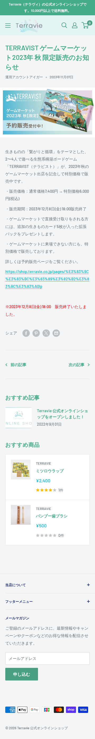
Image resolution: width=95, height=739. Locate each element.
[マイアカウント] (74, 25)
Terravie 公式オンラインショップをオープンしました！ (62, 413)
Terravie (43, 463)
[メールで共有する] (56, 333)
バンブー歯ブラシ (52, 515)
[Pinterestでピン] (36, 333)
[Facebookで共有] (26, 333)
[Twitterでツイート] (46, 333)
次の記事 (76, 364)
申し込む (21, 674)
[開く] (64, 25)
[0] (85, 25)
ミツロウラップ (50, 470)
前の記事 (18, 364)
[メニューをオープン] (8, 25)
